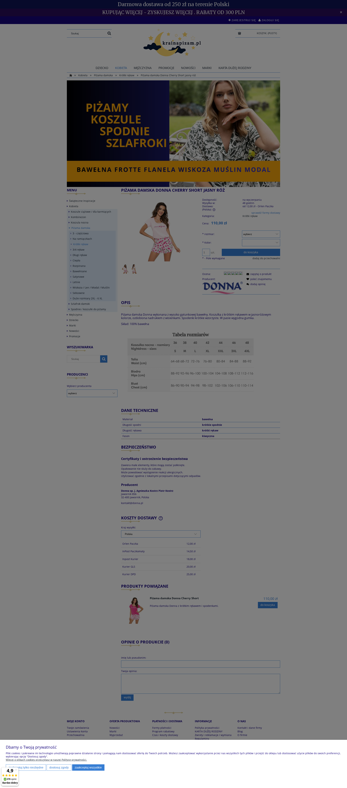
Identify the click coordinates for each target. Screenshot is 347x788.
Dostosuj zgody (59, 767)
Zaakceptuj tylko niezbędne (25, 767)
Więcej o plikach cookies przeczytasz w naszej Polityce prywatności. (46, 759)
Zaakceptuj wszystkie (88, 767)
